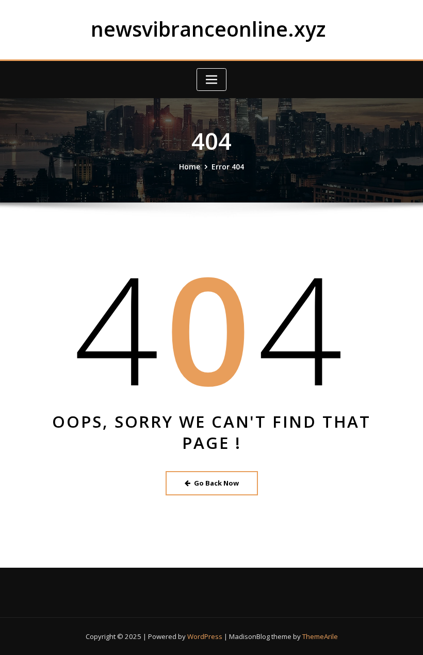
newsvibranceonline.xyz (208, 29)
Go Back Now (216, 483)
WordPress (204, 636)
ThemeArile (320, 636)
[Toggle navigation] (211, 79)
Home (189, 166)
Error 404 (228, 166)
